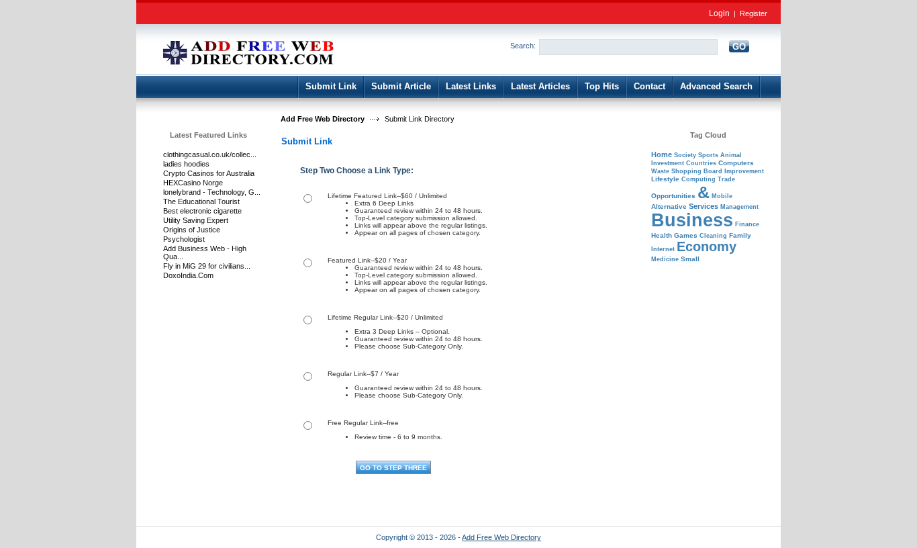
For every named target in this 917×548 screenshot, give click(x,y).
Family (740, 235)
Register (753, 13)
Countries (701, 163)
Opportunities (673, 195)
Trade (726, 179)
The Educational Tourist (201, 201)
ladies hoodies (186, 164)
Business (692, 220)
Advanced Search (716, 86)
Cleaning (713, 235)
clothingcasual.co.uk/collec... (209, 154)
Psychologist (184, 239)
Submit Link (330, 86)
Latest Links (471, 86)
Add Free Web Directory (323, 119)
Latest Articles (540, 86)
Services (703, 206)
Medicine (665, 259)
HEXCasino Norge (193, 183)
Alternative (669, 206)
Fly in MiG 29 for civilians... (206, 266)
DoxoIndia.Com (188, 275)
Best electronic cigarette (202, 211)
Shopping (686, 171)
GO (739, 47)
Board (713, 171)
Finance (747, 224)
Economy (706, 246)
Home (661, 154)
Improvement (744, 171)
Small (690, 259)
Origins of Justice (191, 230)
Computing (698, 179)
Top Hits (602, 86)
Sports (708, 155)
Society (685, 155)
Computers (736, 163)
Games (685, 235)
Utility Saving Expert (195, 220)
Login (719, 13)
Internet (663, 249)
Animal (731, 155)
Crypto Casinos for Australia (208, 173)
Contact (649, 86)
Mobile (722, 196)
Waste (660, 171)
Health (661, 235)
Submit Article (401, 86)
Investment (667, 163)
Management (739, 206)
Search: (523, 46)
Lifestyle (665, 179)
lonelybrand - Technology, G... (211, 192)
